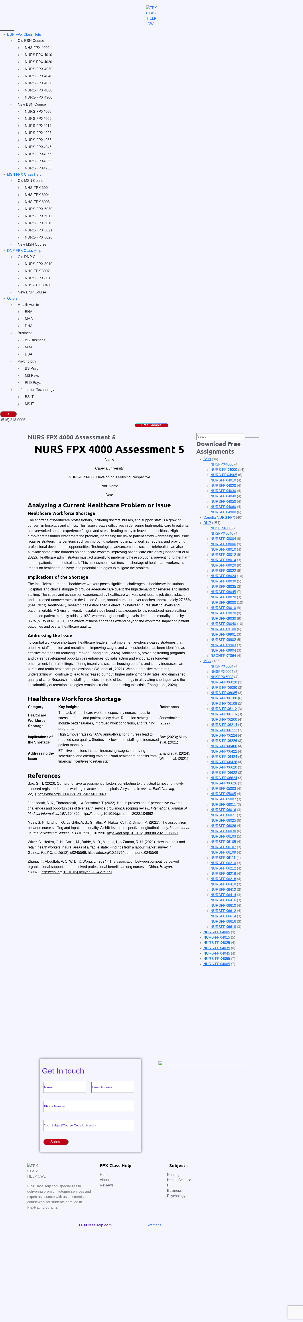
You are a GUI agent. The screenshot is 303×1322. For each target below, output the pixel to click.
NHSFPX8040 (222, 533)
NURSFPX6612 (223, 911)
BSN (207, 459)
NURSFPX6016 (223, 810)
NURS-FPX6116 (224, 714)
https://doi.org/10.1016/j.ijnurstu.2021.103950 (142, 833)
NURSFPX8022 (223, 571)
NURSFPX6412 (223, 889)
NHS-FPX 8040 (37, 285)
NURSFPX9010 (223, 608)
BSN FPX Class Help (24, 34)
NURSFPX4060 (223, 507)
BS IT (29, 397)
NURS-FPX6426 (224, 762)
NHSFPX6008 (222, 677)
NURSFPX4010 (223, 480)
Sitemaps (153, 1225)
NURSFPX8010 (223, 549)
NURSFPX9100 (223, 629)
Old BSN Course (31, 41)
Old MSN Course (31, 180)
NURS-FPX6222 (224, 730)
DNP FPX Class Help (24, 250)
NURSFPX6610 (223, 905)
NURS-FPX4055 (38, 154)
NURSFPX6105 (223, 842)
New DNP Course (32, 292)
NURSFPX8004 (223, 539)
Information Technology (36, 390)
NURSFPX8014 (223, 560)
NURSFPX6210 (223, 863)
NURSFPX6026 (223, 826)
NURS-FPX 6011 (38, 216)
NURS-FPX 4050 (38, 83)
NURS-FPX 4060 (38, 90)
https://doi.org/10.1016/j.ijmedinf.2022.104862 (117, 813)
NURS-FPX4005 (38, 118)
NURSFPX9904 (223, 650)
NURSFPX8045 (223, 592)
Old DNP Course (31, 257)
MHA (29, 319)
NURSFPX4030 (223, 491)
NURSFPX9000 (223, 602)
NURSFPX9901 (223, 634)
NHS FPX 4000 (37, 48)
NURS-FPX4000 (38, 111)
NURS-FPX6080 (224, 687)
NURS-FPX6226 (224, 741)
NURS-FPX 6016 (38, 223)
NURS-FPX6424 (224, 757)
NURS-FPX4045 (38, 147)
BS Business (35, 340)
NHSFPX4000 (222, 464)
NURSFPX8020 (223, 565)
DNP (207, 523)
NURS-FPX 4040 (38, 76)
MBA (29, 347)
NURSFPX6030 (223, 831)
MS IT (29, 404)
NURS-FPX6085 (224, 693)
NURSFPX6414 (223, 895)
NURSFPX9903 (223, 645)
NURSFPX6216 (223, 874)
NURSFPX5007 (223, 799)
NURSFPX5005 (223, 794)
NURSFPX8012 (223, 555)
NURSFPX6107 (223, 847)
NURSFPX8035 (223, 586)
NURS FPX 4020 (38, 62)
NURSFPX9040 (223, 624)
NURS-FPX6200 (224, 719)
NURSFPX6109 (223, 852)
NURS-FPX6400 (224, 746)
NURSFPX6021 (223, 815)
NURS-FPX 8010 (38, 264)
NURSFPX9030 (223, 618)
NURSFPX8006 (223, 544)
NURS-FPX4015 (38, 126)
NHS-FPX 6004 (37, 195)
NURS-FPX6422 (224, 751)
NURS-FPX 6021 (38, 230)
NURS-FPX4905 (38, 168)
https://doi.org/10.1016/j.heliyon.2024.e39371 (76, 872)
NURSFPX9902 (223, 640)
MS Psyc (32, 375)
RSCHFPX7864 (223, 656)
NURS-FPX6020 (224, 682)
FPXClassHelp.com (95, 1225)
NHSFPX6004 (222, 672)
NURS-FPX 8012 (38, 278)
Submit (19, 1042)
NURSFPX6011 (223, 804)
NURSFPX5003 (223, 788)
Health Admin (28, 305)
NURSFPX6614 (223, 916)
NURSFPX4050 (223, 501)
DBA (28, 354)
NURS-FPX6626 (224, 783)
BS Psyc (31, 368)
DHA (29, 326)
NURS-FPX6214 (224, 725)
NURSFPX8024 (223, 576)
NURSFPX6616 (223, 921)
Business (25, 333)
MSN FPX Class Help (24, 174)
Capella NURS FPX (219, 517)
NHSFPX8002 (222, 528)
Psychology (27, 361)
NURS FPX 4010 (38, 55)
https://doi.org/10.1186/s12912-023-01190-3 (72, 794)
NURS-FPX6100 (224, 698)
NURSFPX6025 (223, 820)
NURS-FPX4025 (38, 133)
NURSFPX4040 (223, 496)
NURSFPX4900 (223, 512)
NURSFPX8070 (223, 597)
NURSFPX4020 (223, 485)
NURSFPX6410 (223, 884)
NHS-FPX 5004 (37, 188)
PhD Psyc (33, 382)
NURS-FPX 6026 (38, 237)
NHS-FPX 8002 (37, 271)
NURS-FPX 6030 (38, 209)
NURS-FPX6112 (224, 709)
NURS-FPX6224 (224, 735)
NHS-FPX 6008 (37, 202)
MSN (207, 661)
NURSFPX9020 (223, 613)
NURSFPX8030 (223, 581)
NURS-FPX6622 (224, 773)
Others (12, 298)
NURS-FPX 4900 (38, 97)
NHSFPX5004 (222, 666)
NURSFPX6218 (223, 879)
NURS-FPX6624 (224, 778)
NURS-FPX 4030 (38, 69)
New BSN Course (32, 104)
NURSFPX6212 (223, 868)
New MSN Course (32, 244)
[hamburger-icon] (7, 30)
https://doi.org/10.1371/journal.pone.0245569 (123, 852)
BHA (28, 312)
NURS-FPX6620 (224, 767)
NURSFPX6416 (223, 900)
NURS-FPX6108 (224, 703)
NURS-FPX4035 (38, 140)
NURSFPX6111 (223, 858)
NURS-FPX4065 (38, 161)
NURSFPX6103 (223, 836)
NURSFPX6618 (223, 927)
